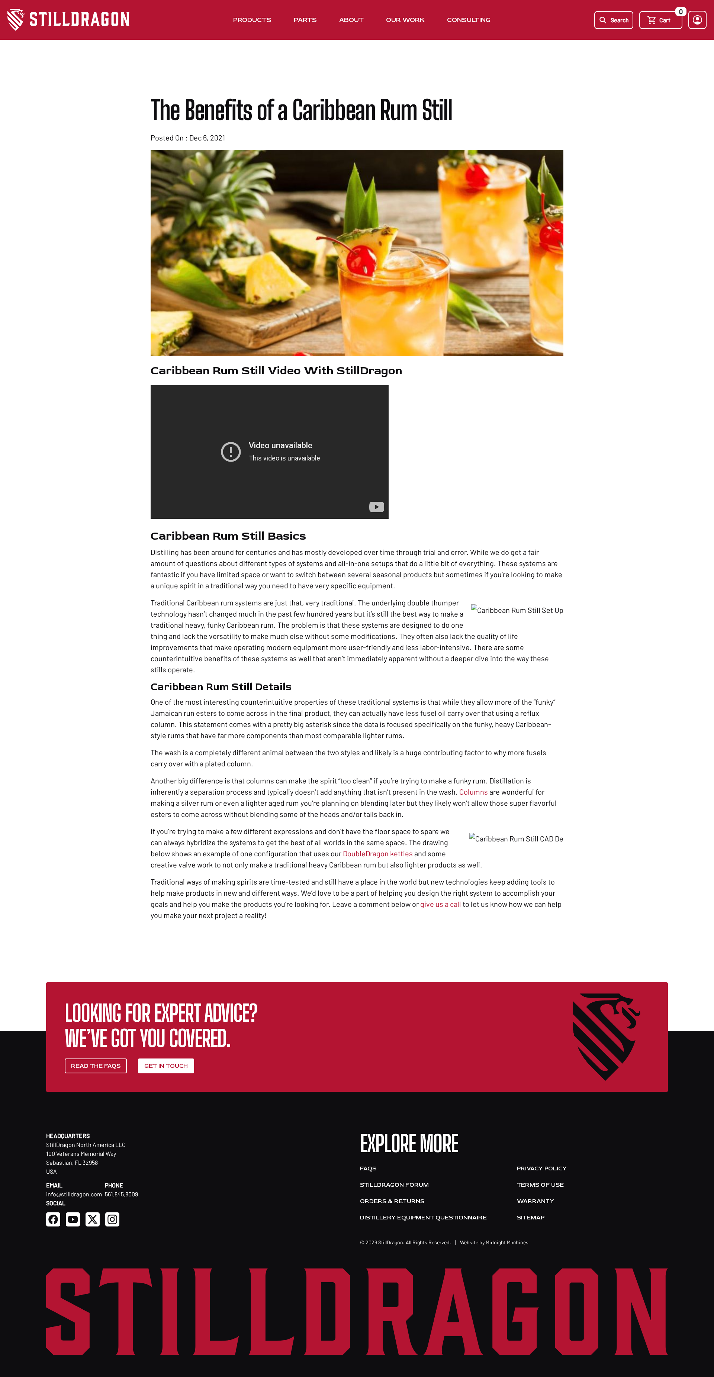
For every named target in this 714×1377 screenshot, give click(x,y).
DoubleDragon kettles (378, 853)
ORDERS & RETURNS (392, 1201)
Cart (670, 17)
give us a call (440, 903)
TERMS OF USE (540, 1185)
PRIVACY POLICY (542, 1168)
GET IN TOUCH (166, 1066)
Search (620, 19)
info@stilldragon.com (74, 1193)
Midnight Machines (507, 1242)
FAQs (368, 1168)
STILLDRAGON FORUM (394, 1185)
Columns (473, 791)
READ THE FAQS (95, 1066)
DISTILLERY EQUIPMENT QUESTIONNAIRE (423, 1217)
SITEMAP (530, 1217)
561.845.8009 (121, 1193)
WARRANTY (535, 1201)
